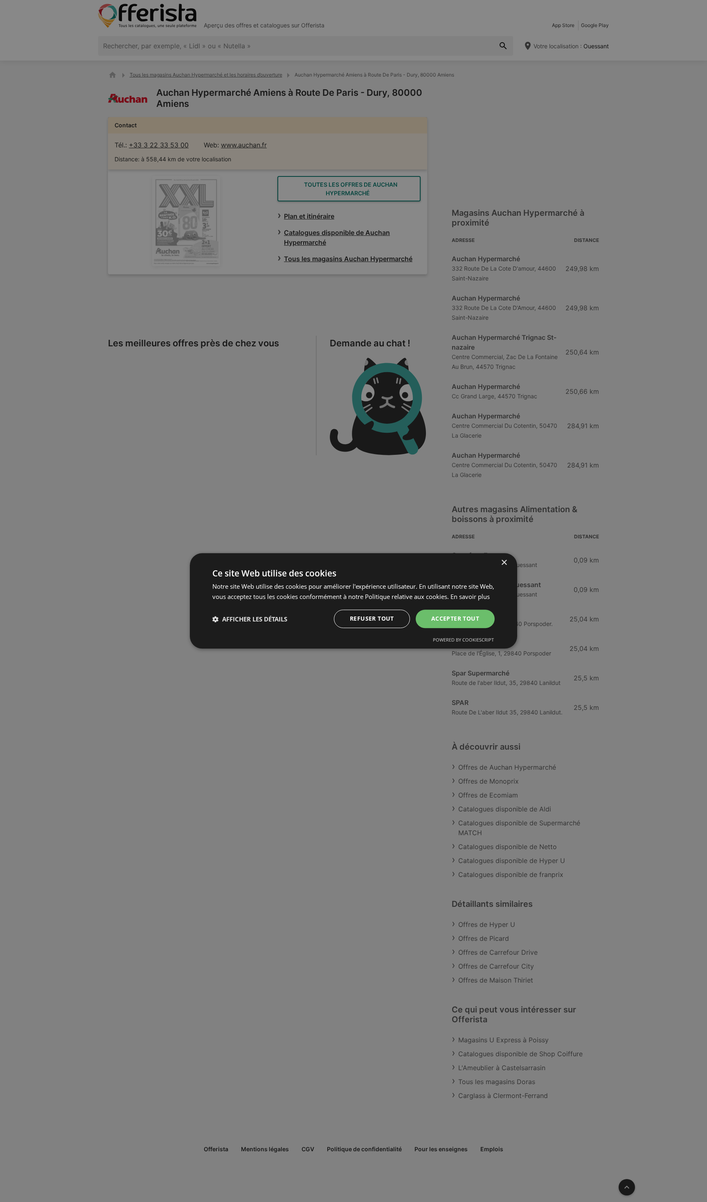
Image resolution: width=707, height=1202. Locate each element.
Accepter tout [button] (455, 619)
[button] (249, 619)
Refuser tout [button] (372, 619)
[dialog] (353, 601)
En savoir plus (470, 596)
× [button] (504, 563)
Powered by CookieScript (463, 640)
